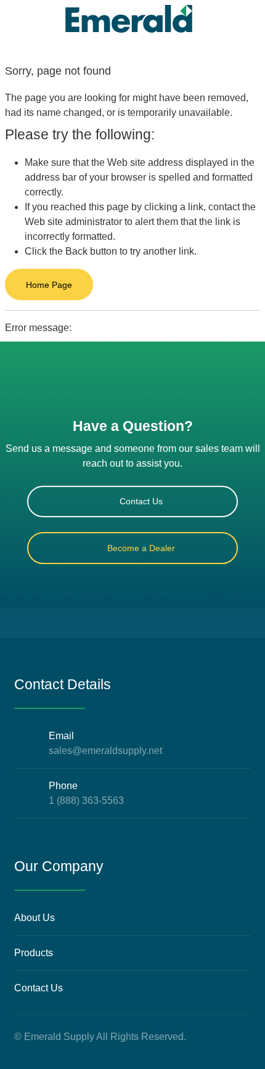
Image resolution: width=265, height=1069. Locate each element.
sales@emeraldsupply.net (105, 750)
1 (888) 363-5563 (86, 800)
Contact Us (141, 501)
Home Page (49, 285)
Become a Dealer (141, 548)
